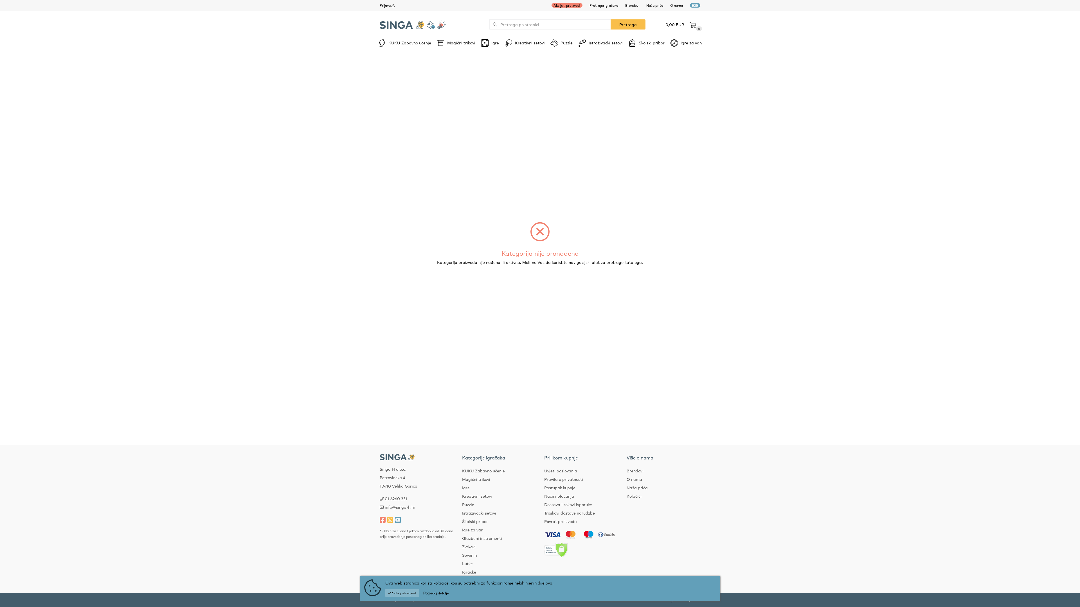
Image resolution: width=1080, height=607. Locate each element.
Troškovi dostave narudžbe (569, 512)
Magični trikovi (476, 479)
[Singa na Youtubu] (398, 519)
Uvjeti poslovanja (560, 470)
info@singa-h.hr (400, 506)
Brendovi (632, 5)
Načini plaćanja (559, 496)
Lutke (467, 563)
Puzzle (468, 504)
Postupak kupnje (559, 487)
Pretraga (628, 24)
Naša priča (654, 5)
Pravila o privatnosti (563, 479)
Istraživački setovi (479, 512)
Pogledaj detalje (436, 593)
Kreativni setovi (477, 496)
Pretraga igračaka (604, 5)
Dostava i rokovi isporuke (568, 504)
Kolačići (634, 496)
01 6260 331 (396, 498)
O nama (676, 5)
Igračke (469, 571)
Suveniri (469, 555)
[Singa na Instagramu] (390, 519)
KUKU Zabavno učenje (483, 470)
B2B (695, 5)
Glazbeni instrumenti (482, 538)
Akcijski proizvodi (567, 5)
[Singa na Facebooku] (383, 519)
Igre (466, 487)
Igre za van (472, 529)
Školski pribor (475, 521)
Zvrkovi (469, 546)
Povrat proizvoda (560, 521)
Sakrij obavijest (403, 593)
